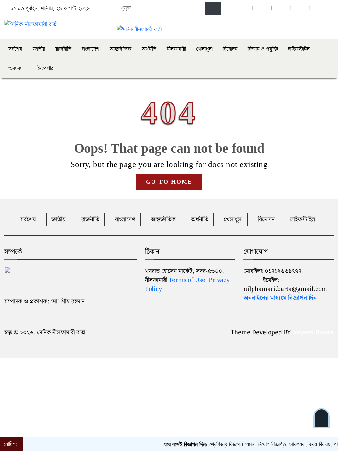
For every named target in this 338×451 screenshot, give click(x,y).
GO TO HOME (169, 181)
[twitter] (299, 8)
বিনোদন (230, 49)
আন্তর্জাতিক (120, 49)
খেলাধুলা (204, 49)
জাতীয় (39, 49)
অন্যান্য (15, 68)
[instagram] (262, 8)
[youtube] (281, 8)
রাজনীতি (63, 49)
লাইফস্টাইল (299, 49)
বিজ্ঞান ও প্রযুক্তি (263, 49)
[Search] (213, 8)
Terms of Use (187, 280)
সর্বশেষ (15, 49)
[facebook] (243, 8)
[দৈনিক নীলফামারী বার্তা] (56, 24)
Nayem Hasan (313, 332)
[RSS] (318, 8)
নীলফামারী (176, 49)
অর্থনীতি (149, 49)
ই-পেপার (44, 68)
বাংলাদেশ (90, 49)
